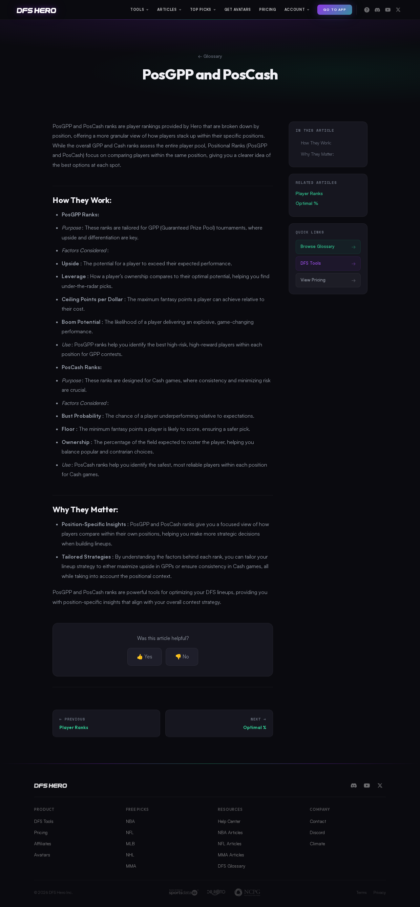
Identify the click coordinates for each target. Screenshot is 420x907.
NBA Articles (230, 832)
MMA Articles (231, 854)
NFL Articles (230, 843)
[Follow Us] (398, 10)
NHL (130, 854)
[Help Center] (367, 10)
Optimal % (307, 203)
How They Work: (316, 142)
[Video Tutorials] (388, 10)
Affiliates (42, 843)
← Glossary (210, 56)
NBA (130, 821)
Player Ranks (309, 193)
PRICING (267, 9)
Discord (317, 832)
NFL (130, 832)
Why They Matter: (317, 154)
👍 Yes (144, 656)
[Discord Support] (377, 10)
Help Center (229, 821)
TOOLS (137, 9)
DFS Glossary (231, 866)
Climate (317, 843)
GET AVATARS (237, 9)
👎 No (182, 656)
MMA (131, 866)
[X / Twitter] (380, 785)
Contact (318, 821)
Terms (361, 892)
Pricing (41, 832)
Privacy (379, 892)
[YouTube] (367, 785)
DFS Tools (43, 821)
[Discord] (354, 785)
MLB (130, 843)
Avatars (42, 854)
